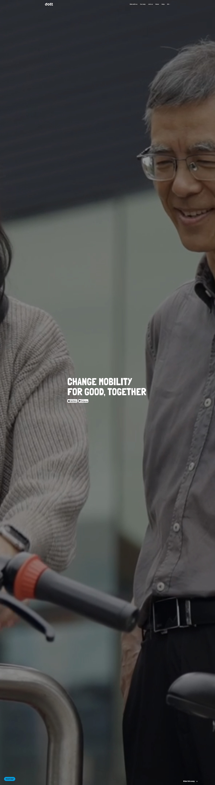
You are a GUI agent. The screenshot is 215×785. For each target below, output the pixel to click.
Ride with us (133, 4)
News (157, 4)
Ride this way (189, 781)
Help (163, 4)
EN (168, 4)
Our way (142, 4)
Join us (150, 4)
